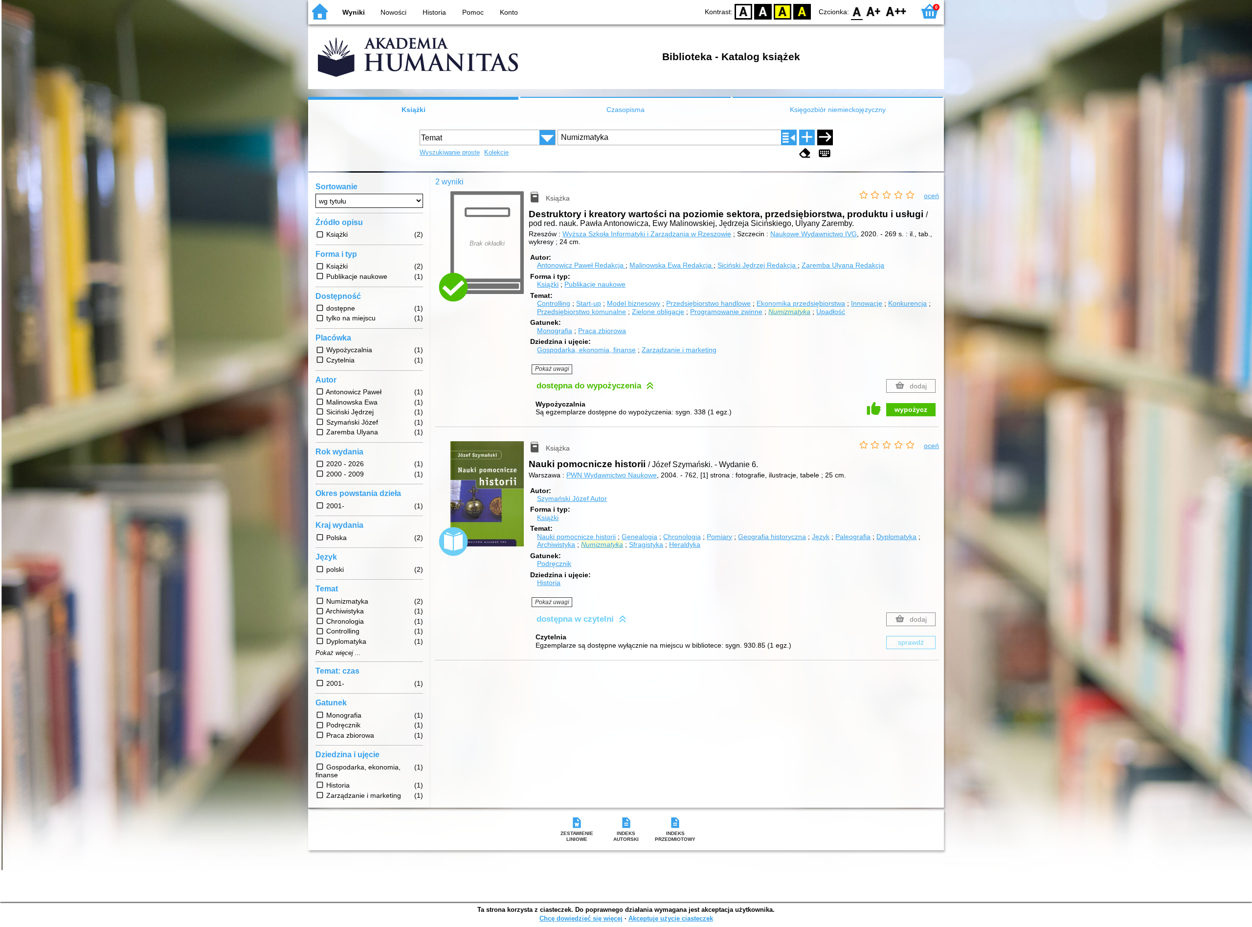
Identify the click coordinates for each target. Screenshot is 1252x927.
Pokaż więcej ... (338, 653)
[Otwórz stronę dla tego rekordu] (489, 501)
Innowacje (866, 303)
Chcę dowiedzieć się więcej (581, 918)
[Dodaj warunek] (807, 137)
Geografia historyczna (772, 537)
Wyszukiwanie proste (450, 152)
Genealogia (639, 537)
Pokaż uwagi (552, 369)
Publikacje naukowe (595, 284)
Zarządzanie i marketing (679, 350)
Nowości (393, 12)
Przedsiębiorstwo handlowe (708, 303)
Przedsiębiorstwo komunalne (581, 312)
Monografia (554, 331)
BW (763, 11)
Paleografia (853, 537)
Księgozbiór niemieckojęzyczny (838, 109)
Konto (509, 12)
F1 (873, 11)
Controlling (553, 303)
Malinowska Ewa (670, 265)
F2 (896, 11)
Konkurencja (907, 303)
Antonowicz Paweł (580, 265)
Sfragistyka (646, 544)
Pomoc (473, 12)
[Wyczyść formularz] (805, 153)
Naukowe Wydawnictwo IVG (813, 234)
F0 (857, 11)
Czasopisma (625, 109)
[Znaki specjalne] (824, 153)
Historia (434, 12)
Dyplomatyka (896, 537)
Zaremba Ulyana (843, 265)
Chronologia (682, 537)
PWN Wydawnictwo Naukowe (611, 475)
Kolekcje (496, 152)
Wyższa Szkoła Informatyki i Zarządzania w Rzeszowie (646, 234)
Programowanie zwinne (726, 312)
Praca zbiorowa (602, 331)
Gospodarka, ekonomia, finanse (586, 350)
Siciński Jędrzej (756, 265)
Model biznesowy (633, 303)
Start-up (588, 303)
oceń (931, 196)
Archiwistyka (556, 544)
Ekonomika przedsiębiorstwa (801, 303)
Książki (413, 109)
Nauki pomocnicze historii (576, 537)
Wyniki (353, 12)
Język (820, 537)
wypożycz (910, 409)
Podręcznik (554, 563)
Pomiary (719, 537)
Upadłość (830, 312)
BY (802, 11)
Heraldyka (684, 544)
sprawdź (911, 642)
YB (782, 11)
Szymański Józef (572, 498)
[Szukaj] (825, 137)
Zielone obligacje (658, 312)
